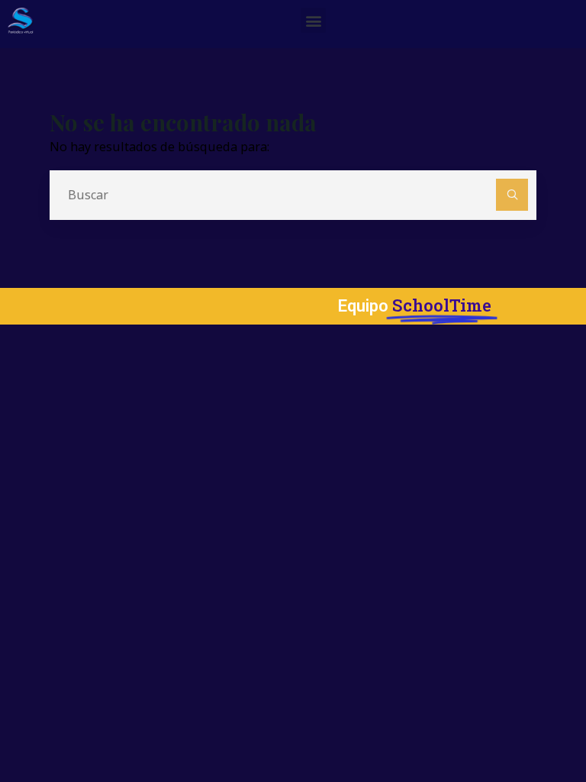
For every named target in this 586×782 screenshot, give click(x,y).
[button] (313, 20)
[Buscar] (512, 195)
